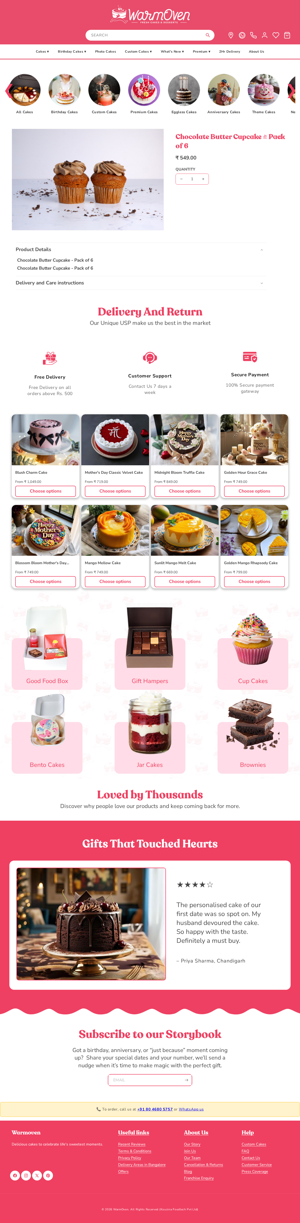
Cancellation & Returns (203, 1164)
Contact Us (251, 1157)
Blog (188, 1171)
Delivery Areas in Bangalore (142, 1164)
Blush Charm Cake (31, 472)
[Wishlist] (275, 35)
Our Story (192, 1144)
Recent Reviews (132, 1144)
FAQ (245, 1151)
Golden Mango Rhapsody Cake (251, 563)
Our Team (192, 1157)
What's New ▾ (172, 51)
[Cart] (287, 35)
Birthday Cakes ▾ (72, 51)
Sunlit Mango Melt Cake (175, 563)
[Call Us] (253, 35)
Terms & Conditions (134, 1151)
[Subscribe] (186, 1080)
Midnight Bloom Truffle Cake (179, 472)
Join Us (190, 1151)
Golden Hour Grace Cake (245, 472)
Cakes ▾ (42, 51)
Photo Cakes (105, 51)
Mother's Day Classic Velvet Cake (114, 472)
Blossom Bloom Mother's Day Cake (40, 563)
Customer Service (257, 1164)
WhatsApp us (191, 1109)
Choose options (45, 491)
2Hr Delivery (229, 51)
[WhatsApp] (242, 35)
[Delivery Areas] (230, 35)
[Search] (208, 35)
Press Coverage (255, 1171)
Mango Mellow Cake (103, 563)
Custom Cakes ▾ (138, 51)
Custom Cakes (254, 1144)
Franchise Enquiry (199, 1178)
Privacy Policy (129, 1157)
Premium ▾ (201, 51)
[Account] (264, 35)
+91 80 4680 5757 (155, 1109)
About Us (256, 51)
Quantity (185, 169)
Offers (123, 1171)
